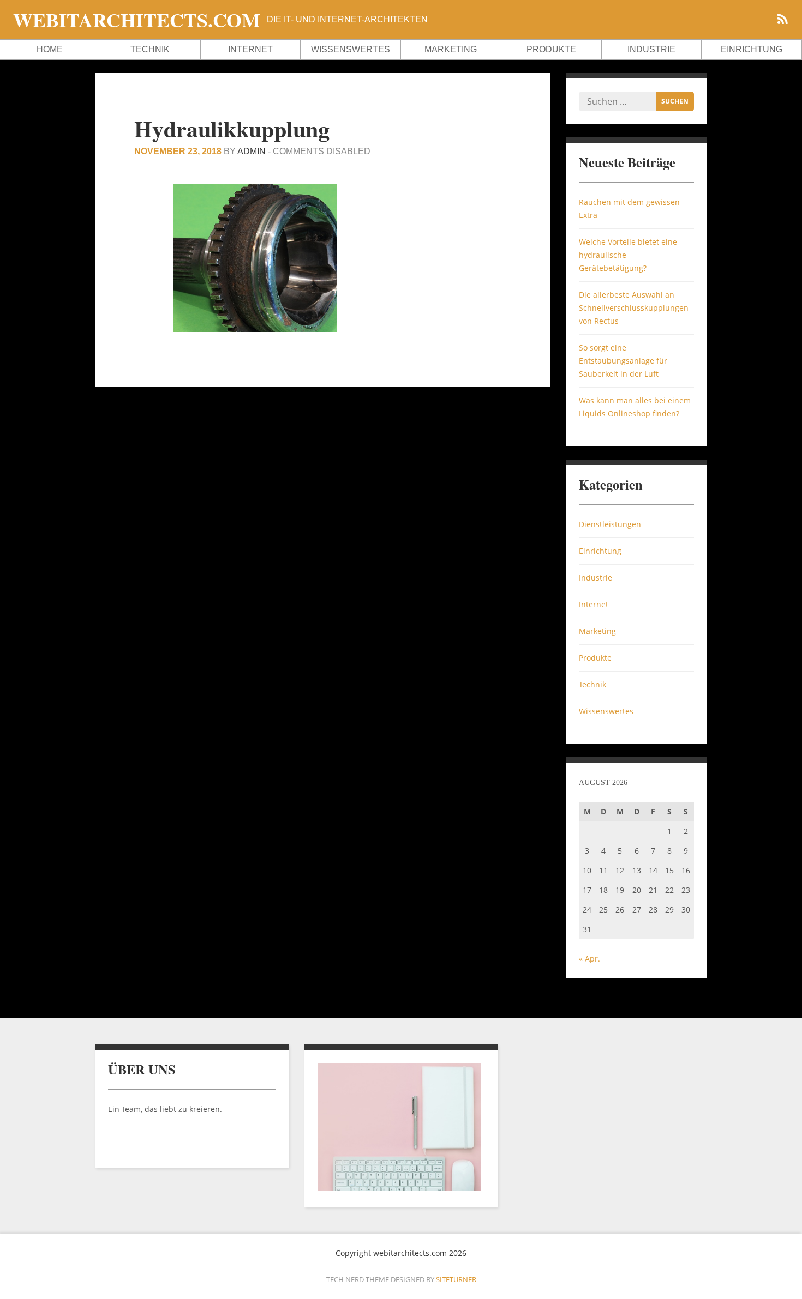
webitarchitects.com (136, 20)
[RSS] (782, 20)
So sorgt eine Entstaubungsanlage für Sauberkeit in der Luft (623, 360)
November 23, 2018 (178, 151)
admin (251, 151)
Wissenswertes (350, 49)
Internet (250, 49)
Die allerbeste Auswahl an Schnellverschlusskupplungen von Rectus (634, 307)
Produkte (551, 49)
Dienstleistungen (610, 524)
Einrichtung (751, 49)
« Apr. (589, 958)
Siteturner (456, 1279)
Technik (150, 49)
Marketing (450, 49)
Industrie (651, 49)
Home (50, 49)
